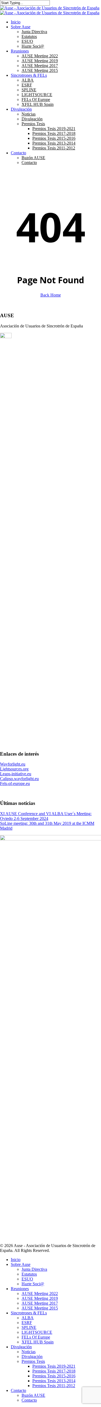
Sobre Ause (20, 1264)
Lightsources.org (14, 769)
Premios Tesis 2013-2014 (53, 1380)
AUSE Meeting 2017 (40, 1303)
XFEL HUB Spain (38, 1342)
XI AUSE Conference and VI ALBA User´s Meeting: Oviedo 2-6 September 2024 (46, 816)
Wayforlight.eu (12, 764)
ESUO (27, 1279)
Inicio (15, 1259)
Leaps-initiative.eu (15, 773)
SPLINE (29, 1327)
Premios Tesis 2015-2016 (53, 1376)
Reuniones (20, 1288)
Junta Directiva (34, 1269)
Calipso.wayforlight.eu (19, 778)
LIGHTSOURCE (37, 1332)
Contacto (18, 1390)
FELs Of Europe (36, 1337)
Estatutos (29, 1274)
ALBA (28, 1317)
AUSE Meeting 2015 (40, 1308)
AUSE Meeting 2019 (40, 1298)
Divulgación (21, 1347)
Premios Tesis (33, 1361)
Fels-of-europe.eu (15, 783)
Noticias (29, 1351)
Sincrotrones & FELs (29, 1313)
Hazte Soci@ (33, 1284)
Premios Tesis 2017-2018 (53, 1371)
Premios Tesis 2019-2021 (53, 1366)
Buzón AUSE (33, 1395)
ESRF (27, 1322)
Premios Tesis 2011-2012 (53, 1385)
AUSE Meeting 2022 (40, 1293)
